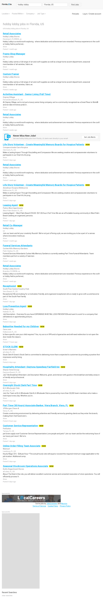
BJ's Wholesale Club (11, 388)
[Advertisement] (21, 551)
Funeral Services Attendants (17, 245)
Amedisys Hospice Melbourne (15, 188)
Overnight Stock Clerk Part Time (20, 385)
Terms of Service (39, 506)
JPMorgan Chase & (11, 408)
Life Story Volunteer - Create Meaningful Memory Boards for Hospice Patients (43, 144)
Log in (85, 14)
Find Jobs (75, 5)
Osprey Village (9, 97)
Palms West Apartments (13, 208)
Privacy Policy (65, 506)
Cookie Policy (53, 506)
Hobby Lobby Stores (11, 37)
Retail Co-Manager (12, 225)
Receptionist (9, 286)
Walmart (6, 449)
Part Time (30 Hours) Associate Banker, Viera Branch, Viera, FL (35, 405)
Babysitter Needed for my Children (21, 326)
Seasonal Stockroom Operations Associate (25, 466)
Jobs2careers (51, 504)
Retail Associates (12, 33)
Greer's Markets (9, 350)
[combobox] (55, 4)
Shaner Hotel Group (11, 370)
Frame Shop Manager (14, 53)
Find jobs (75, 14)
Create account (95, 14)
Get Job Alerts (89, 137)
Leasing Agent (10, 205)
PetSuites (7, 429)
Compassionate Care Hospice (15, 147)
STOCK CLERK (10, 346)
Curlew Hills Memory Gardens (15, 249)
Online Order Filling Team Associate (21, 446)
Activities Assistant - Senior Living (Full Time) (27, 94)
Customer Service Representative (20, 425)
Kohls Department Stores (13, 469)
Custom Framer (11, 74)
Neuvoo (64, 504)
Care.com (7, 329)
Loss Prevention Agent (14, 306)
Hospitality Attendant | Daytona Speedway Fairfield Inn (31, 367)
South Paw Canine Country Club (16, 289)
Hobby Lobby (8, 57)
